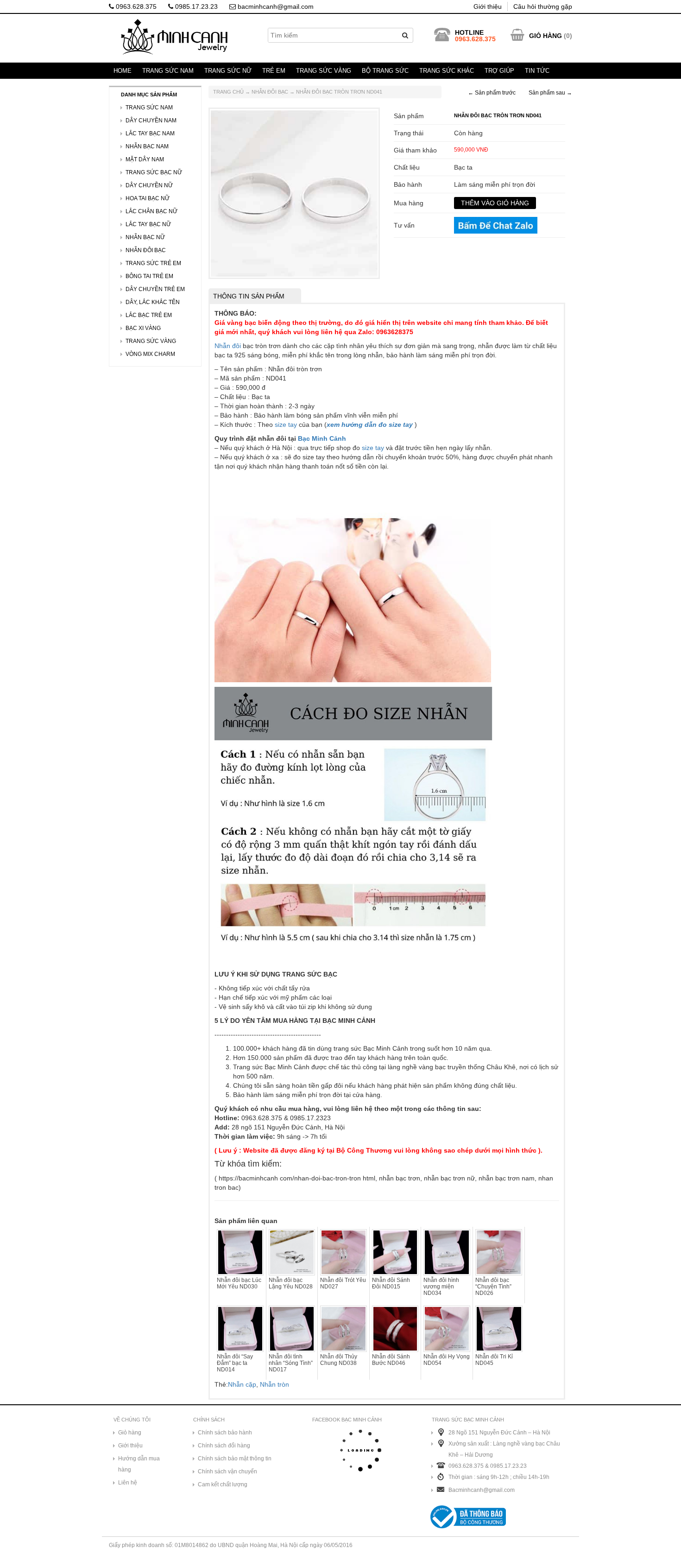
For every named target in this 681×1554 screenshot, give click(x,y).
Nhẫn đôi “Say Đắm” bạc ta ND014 (235, 1363)
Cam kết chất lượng (222, 1484)
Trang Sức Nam (168, 70)
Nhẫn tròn (274, 1384)
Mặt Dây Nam (145, 159)
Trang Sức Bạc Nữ (154, 172)
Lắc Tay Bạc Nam (150, 133)
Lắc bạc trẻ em (149, 315)
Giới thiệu (487, 6)
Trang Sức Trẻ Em (153, 263)
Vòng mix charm (150, 354)
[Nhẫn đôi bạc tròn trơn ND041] (294, 192)
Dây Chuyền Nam (151, 120)
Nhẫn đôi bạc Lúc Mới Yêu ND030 (239, 1283)
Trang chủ (228, 92)
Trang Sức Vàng (323, 70)
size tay (286, 424)
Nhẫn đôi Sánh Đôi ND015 (391, 1283)
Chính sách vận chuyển (227, 1471)
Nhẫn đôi (227, 345)
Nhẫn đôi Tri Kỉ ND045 (494, 1359)
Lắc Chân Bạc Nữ (151, 211)
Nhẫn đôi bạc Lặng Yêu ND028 (291, 1283)
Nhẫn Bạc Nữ (145, 237)
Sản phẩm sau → (550, 92)
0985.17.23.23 (195, 6)
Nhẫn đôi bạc (270, 92)
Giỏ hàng (129, 1432)
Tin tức (537, 70)
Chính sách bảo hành (225, 1432)
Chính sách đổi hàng (224, 1445)
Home (123, 70)
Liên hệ (127, 1482)
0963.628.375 (135, 6)
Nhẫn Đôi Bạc (146, 250)
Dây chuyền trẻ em (155, 289)
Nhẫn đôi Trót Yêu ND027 (343, 1283)
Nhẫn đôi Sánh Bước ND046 (391, 1359)
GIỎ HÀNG (545, 35)
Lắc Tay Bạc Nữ (148, 224)
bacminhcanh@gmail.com (275, 6)
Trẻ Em (273, 70)
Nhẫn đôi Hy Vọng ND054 (446, 1359)
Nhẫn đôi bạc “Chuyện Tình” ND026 (493, 1286)
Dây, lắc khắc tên (153, 302)
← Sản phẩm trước (492, 92)
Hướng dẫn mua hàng (139, 1464)
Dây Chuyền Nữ (149, 185)
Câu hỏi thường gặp (542, 6)
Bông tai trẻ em (149, 276)
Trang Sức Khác (446, 70)
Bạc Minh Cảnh (322, 438)
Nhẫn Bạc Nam (147, 146)
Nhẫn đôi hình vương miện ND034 (441, 1286)
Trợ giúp (499, 70)
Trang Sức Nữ (228, 70)
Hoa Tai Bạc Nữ (148, 198)
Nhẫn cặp (242, 1384)
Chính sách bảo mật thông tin (234, 1458)
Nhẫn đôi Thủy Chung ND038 (338, 1359)
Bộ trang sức (385, 70)
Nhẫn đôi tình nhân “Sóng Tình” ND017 (291, 1363)
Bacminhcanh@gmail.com (481, 1490)
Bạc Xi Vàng (143, 328)
